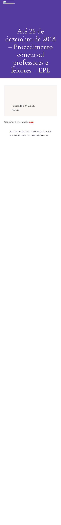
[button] (30, 10)
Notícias (16, 109)
